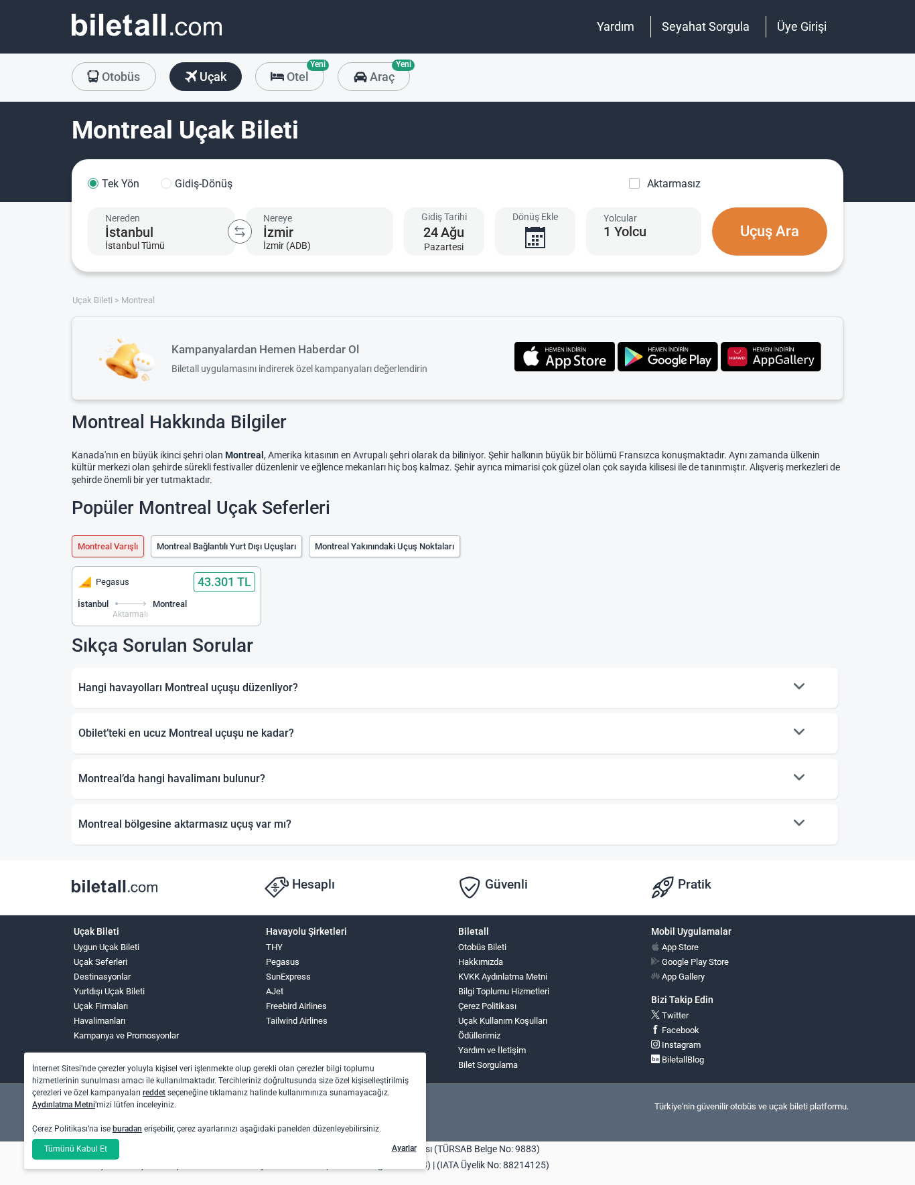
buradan (127, 1128)
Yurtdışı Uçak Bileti (109, 991)
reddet (154, 1092)
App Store (679, 947)
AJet (274, 991)
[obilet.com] (147, 37)
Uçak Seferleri (100, 962)
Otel (304, 73)
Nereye (277, 218)
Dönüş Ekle (535, 216)
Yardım (615, 26)
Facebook (679, 1030)
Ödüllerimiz (479, 1035)
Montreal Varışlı (108, 546)
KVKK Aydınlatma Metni (502, 977)
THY (274, 947)
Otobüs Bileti (482, 947)
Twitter (674, 1015)
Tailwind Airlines (297, 1021)
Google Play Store (694, 962)
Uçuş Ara (769, 231)
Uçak (211, 77)
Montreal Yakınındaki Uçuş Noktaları (384, 546)
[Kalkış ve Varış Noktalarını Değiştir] (240, 231)
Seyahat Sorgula (706, 26)
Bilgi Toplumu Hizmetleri (503, 991)
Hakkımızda (480, 962)
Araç (388, 73)
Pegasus (282, 962)
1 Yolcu (625, 231)
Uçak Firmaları (101, 1006)
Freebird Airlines (296, 1006)
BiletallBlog (682, 1060)
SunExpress (288, 977)
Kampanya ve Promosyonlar (126, 1035)
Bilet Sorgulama (488, 1065)
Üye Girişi (802, 26)
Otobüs (119, 77)
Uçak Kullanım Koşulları (502, 1021)
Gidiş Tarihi (444, 216)
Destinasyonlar (102, 977)
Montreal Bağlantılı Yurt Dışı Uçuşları (226, 546)
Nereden (122, 218)
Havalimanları (99, 1021)
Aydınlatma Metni (63, 1104)
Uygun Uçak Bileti (106, 947)
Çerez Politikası (487, 1006)
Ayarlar (404, 1148)
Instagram (680, 1045)
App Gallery (682, 977)
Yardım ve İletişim (492, 1050)
